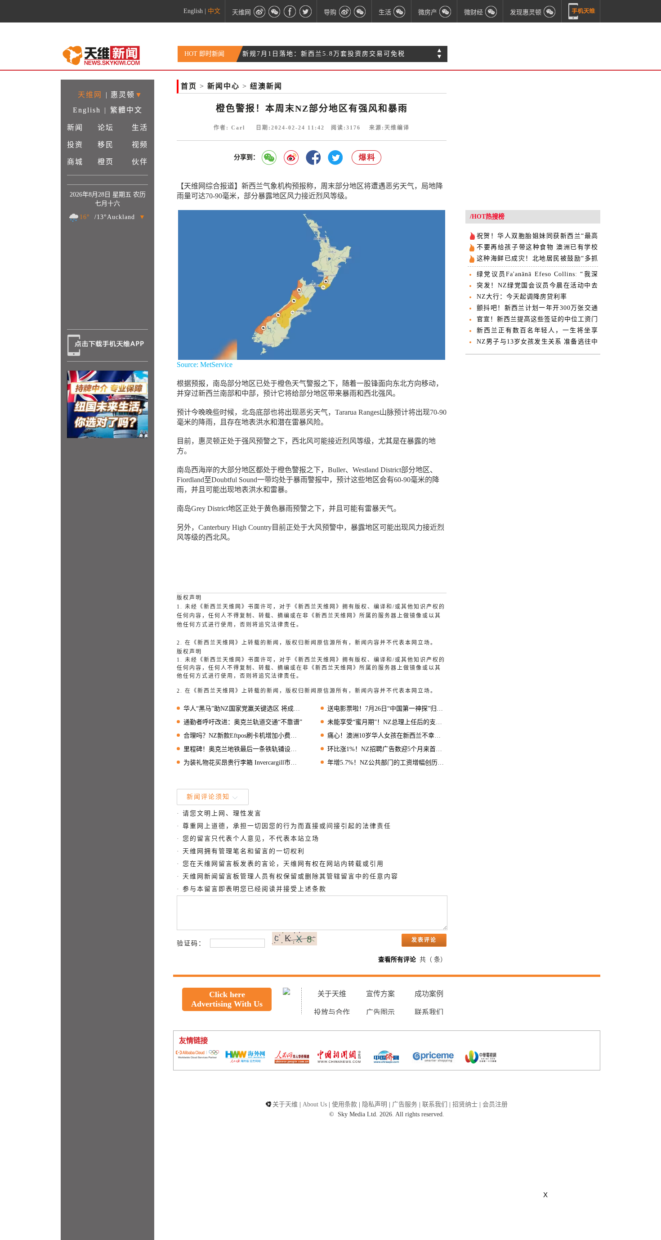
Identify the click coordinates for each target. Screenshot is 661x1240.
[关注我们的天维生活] (399, 11)
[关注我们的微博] (259, 11)
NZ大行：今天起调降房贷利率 (522, 296)
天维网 (90, 94)
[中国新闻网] (339, 1057)
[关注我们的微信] (274, 11)
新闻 (75, 127)
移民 (106, 144)
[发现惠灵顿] (550, 11)
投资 (75, 144)
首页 (189, 86)
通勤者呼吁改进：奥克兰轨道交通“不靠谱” (242, 722)
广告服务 (404, 1104)
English (193, 11)
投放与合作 (332, 1012)
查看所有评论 (397, 959)
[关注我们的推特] (305, 11)
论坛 (106, 127)
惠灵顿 (123, 94)
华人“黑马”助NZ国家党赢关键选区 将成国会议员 (243, 708)
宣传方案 (380, 994)
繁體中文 (126, 110)
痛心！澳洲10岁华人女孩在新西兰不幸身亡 (311, 53)
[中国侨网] (386, 1057)
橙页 (106, 162)
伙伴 (140, 162)
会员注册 (495, 1104)
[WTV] (480, 1057)
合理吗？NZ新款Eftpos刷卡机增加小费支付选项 (243, 735)
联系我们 (429, 1012)
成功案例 (429, 994)
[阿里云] (197, 1055)
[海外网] (244, 1057)
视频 (140, 144)
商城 (75, 162)
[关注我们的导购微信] (491, 11)
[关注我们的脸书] (290, 11)
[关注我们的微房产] (445, 11)
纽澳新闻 (266, 86)
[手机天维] (581, 11)
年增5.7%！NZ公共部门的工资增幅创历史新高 (387, 762)
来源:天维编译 (389, 128)
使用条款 (344, 1104)
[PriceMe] (433, 1057)
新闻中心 (223, 86)
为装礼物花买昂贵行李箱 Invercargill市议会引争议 (243, 762)
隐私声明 (374, 1104)
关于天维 (331, 994)
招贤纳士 (465, 1104)
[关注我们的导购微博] (345, 11)
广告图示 (380, 1012)
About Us (315, 1104)
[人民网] (291, 1057)
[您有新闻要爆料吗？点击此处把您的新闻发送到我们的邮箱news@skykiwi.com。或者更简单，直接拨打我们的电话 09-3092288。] (367, 158)
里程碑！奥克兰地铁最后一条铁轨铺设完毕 (243, 749)
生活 (140, 127)
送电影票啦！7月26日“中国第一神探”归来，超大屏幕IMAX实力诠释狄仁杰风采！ (387, 708)
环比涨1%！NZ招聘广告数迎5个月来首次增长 (387, 749)
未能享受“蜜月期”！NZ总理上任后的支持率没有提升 (387, 722)
